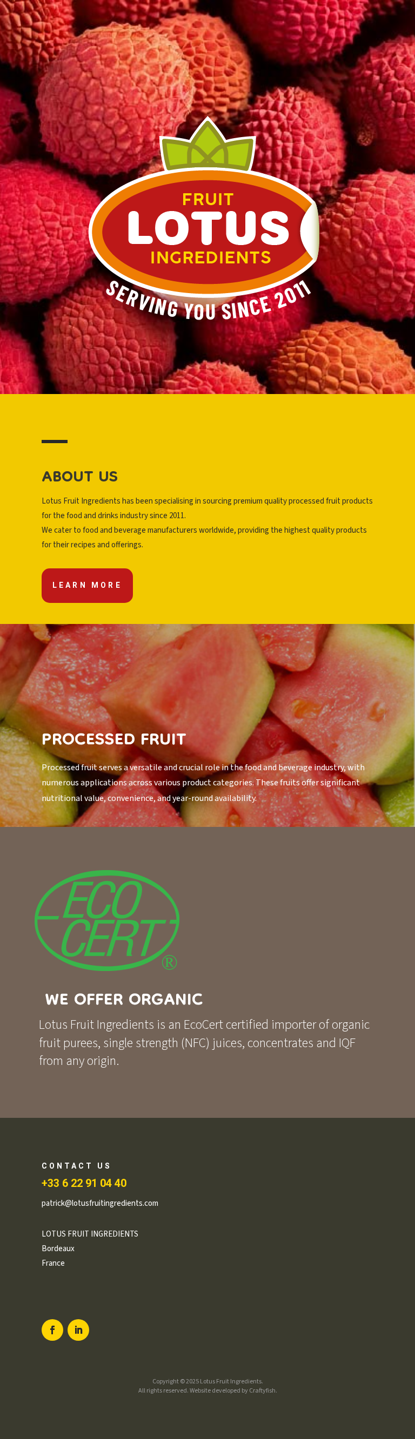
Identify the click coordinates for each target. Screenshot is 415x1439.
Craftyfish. (263, 1390)
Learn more (87, 585)
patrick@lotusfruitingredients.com (100, 1203)
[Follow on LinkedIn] (78, 1330)
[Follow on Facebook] (52, 1330)
